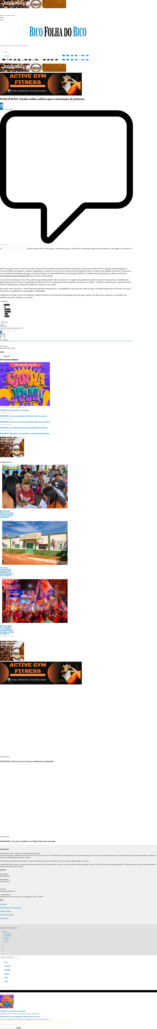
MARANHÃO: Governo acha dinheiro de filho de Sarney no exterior (23, 416)
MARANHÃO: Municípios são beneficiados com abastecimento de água (24, 433)
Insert (18, 1028)
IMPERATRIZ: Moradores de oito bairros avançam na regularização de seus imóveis (7, 514)
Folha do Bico (9, 109)
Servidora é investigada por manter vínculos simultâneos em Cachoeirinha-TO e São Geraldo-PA (7, 571)
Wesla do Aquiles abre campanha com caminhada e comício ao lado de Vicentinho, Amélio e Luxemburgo (7, 630)
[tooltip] (7, 305)
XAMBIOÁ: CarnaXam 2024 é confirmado (14, 410)
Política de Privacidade (6, 914)
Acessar (2, 324)
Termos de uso (4, 918)
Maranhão (7, 356)
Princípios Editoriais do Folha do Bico (11, 907)
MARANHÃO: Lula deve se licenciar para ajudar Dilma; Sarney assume (25, 422)
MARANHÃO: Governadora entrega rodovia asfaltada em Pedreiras (24, 428)
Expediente (3, 904)
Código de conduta (5, 911)
